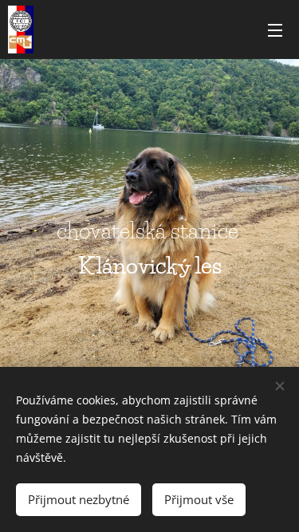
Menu (275, 29)
